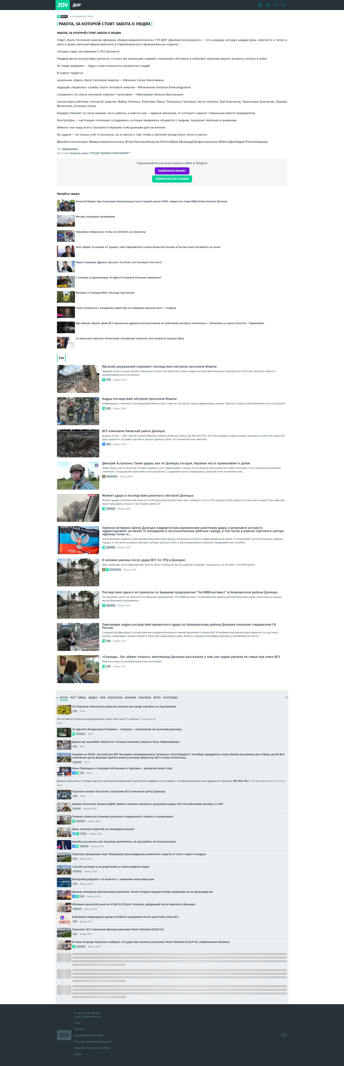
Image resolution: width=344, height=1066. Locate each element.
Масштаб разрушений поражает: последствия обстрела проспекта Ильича (159, 367)
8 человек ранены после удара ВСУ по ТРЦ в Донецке (143, 560)
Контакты (79, 1029)
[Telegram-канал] (267, 5)
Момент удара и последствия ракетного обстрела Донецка (147, 496)
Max (240, 781)
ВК (235, 781)
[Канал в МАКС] (259, 5)
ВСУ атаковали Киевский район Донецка (133, 431)
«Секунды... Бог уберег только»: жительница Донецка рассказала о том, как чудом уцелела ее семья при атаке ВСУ (191, 657)
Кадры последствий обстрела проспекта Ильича (139, 399)
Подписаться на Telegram (172, 178)
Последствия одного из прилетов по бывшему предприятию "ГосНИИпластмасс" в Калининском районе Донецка (190, 592)
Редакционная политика (88, 1035)
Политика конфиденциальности (92, 1041)
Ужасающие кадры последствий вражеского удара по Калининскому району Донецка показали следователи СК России (189, 626)
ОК (246, 781)
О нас (77, 1022)
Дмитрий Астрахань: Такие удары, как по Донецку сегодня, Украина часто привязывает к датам (176, 463)
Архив (77, 1054)
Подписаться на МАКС (172, 170)
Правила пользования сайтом (91, 1048)
